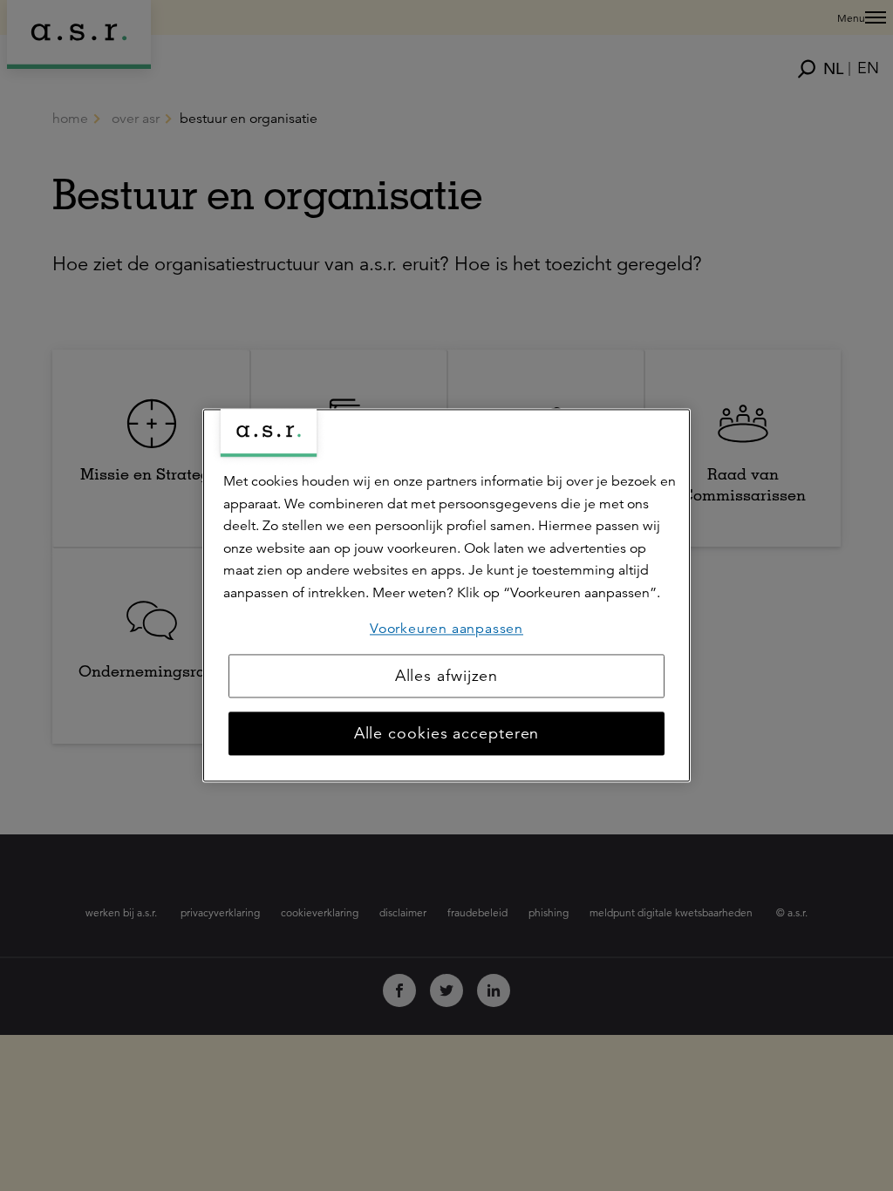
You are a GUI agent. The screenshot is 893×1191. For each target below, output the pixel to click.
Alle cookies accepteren (447, 734)
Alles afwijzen (447, 676)
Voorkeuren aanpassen (446, 628)
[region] (446, 595)
